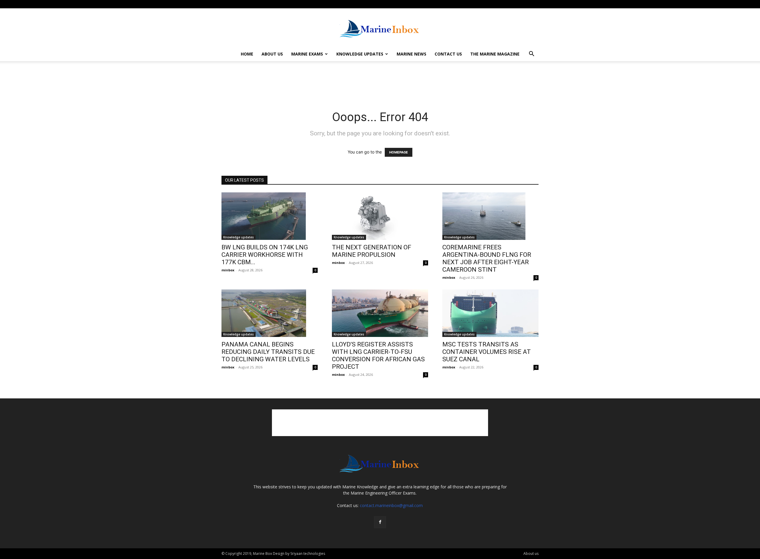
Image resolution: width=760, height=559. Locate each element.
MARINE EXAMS (307, 54)
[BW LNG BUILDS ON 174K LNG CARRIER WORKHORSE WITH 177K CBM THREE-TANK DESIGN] (269, 216)
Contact (267, 4)
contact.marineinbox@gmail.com (391, 505)
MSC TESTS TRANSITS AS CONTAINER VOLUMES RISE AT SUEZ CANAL (486, 352)
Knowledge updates (238, 237)
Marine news (411, 54)
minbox (227, 270)
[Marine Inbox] (380, 28)
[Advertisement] (380, 81)
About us (272, 54)
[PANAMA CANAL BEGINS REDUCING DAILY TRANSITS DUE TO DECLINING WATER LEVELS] (269, 313)
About (250, 4)
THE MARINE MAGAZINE (495, 54)
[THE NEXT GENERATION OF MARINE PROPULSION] (380, 216)
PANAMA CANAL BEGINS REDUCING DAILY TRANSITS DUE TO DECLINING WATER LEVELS (268, 352)
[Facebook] (534, 4)
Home (247, 54)
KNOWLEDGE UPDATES (359, 54)
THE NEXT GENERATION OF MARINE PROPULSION (371, 251)
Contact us (448, 54)
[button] (531, 54)
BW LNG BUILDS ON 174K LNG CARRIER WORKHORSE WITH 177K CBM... (264, 255)
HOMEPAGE (398, 152)
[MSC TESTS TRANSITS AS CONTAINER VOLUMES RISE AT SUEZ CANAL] (490, 313)
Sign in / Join (231, 4)
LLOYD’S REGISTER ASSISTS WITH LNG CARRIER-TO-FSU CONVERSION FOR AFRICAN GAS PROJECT (378, 355)
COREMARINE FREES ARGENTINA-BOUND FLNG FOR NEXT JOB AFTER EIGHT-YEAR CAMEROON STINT (486, 258)
